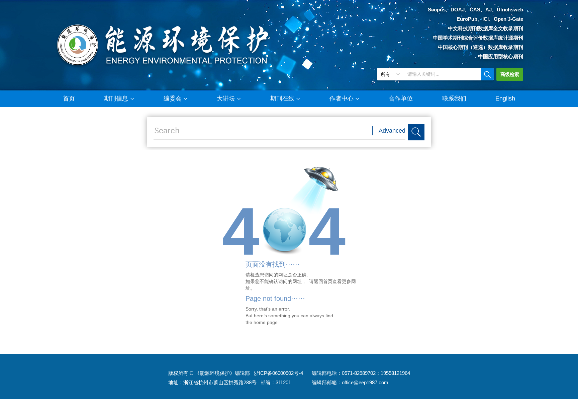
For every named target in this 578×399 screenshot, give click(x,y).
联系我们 (454, 98)
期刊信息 (116, 98)
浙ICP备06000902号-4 (278, 373)
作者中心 (341, 98)
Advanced (392, 130)
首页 (69, 98)
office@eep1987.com (365, 382)
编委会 (173, 98)
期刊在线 (282, 98)
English (505, 98)
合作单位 (401, 98)
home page (266, 322)
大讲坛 (226, 98)
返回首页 (323, 281)
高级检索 (509, 74)
